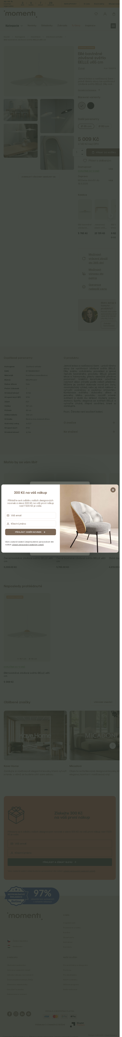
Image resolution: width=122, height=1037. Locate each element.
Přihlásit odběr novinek (28, 532)
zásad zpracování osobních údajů (28, 544)
